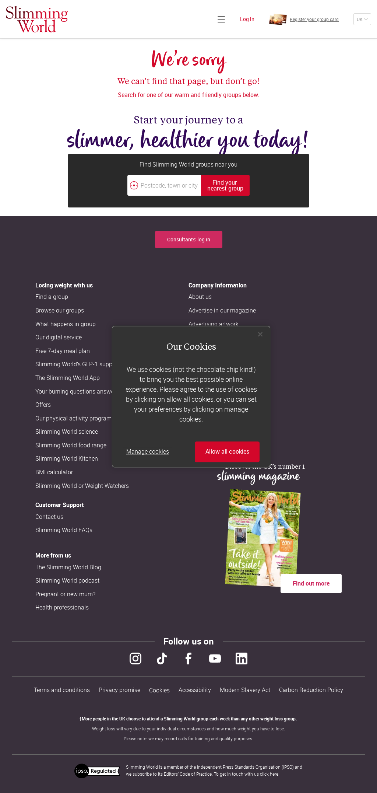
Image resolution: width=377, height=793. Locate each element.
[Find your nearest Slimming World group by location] (134, 185)
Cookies (159, 690)
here (274, 774)
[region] (191, 396)
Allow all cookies (227, 452)
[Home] (37, 19)
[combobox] (188, 185)
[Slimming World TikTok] (162, 658)
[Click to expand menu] (221, 19)
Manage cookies (147, 452)
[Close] (260, 334)
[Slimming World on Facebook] (188, 658)
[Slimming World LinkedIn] (241, 658)
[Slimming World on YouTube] (215, 658)
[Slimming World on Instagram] (135, 658)
